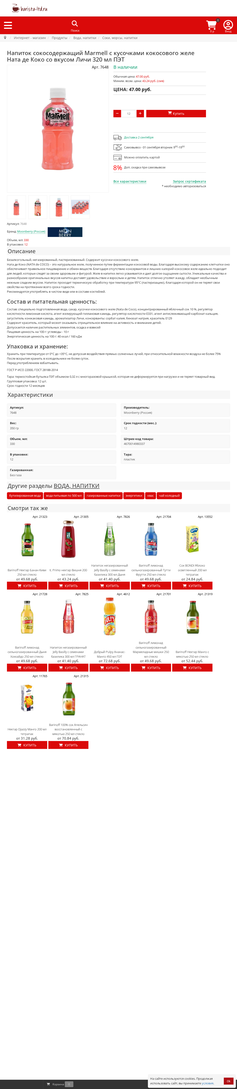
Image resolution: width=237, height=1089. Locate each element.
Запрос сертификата (189, 181)
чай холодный (169, 495)
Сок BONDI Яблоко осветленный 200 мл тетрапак (192, 570)
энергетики (134, 495)
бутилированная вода (25, 495)
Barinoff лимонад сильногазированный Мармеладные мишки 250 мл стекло (151, 650)
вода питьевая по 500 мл (63, 495)
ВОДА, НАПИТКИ (77, 485)
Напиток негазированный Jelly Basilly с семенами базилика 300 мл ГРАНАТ (68, 652)
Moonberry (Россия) (31, 231)
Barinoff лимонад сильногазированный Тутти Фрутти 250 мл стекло (151, 570)
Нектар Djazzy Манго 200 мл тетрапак (27, 731)
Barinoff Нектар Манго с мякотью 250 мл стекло (192, 654)
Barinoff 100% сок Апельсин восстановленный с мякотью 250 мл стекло (68, 729)
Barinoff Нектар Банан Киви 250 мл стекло (27, 572)
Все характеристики (129, 181)
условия (207, 1083)
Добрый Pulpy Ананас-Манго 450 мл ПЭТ (109, 654)
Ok (229, 1081)
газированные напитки (103, 495)
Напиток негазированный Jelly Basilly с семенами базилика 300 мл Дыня (109, 570)
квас (150, 495)
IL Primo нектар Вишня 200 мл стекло (68, 572)
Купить (29, 586)
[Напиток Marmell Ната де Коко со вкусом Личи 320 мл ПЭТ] (16, 207)
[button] (228, 25)
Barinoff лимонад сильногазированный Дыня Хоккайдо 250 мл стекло (27, 652)
